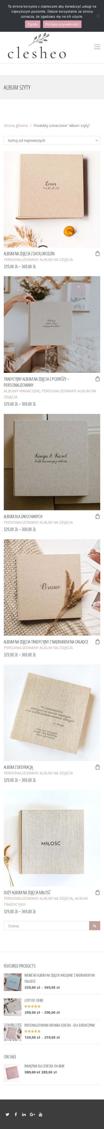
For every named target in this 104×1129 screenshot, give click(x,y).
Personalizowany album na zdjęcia (38, 259)
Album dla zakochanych (23, 516)
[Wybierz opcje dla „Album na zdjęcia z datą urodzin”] (97, 253)
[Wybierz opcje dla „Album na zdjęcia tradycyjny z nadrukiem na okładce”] (97, 642)
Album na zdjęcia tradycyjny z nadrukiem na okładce (46, 642)
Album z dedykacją (18, 767)
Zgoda (33, 24)
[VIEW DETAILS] (52, 199)
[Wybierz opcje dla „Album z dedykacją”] (97, 767)
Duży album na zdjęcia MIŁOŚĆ (27, 892)
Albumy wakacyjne (22, 390)
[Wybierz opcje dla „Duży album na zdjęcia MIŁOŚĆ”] (97, 892)
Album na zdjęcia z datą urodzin (29, 253)
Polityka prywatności (62, 24)
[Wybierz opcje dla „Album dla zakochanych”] (97, 516)
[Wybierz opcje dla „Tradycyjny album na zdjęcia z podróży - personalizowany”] (97, 379)
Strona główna (16, 125)
